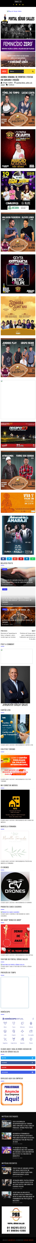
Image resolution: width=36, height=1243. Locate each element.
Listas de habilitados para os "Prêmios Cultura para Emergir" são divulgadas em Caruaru (16, 600)
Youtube (4, 1067)
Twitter (4, 1058)
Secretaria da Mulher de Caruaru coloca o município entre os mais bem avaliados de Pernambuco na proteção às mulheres (23, 1196)
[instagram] (16, 5)
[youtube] (23, 5)
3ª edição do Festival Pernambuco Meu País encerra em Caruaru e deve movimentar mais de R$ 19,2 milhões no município (23, 1152)
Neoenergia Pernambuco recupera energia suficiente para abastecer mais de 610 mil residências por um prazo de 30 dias (23, 1137)
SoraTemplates (11, 1240)
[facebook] (13, 5)
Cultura (11, 85)
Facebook (4, 1062)
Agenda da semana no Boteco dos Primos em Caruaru (17, 621)
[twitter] (20, 5)
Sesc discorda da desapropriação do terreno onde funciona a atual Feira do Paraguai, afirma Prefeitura (23, 1124)
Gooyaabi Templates (28, 1240)
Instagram (5, 1072)
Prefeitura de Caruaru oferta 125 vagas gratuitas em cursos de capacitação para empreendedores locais (23, 1171)
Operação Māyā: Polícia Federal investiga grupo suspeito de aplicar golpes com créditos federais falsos (23, 1183)
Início (4, 71)
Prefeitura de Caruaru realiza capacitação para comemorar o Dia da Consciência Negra (17, 581)
